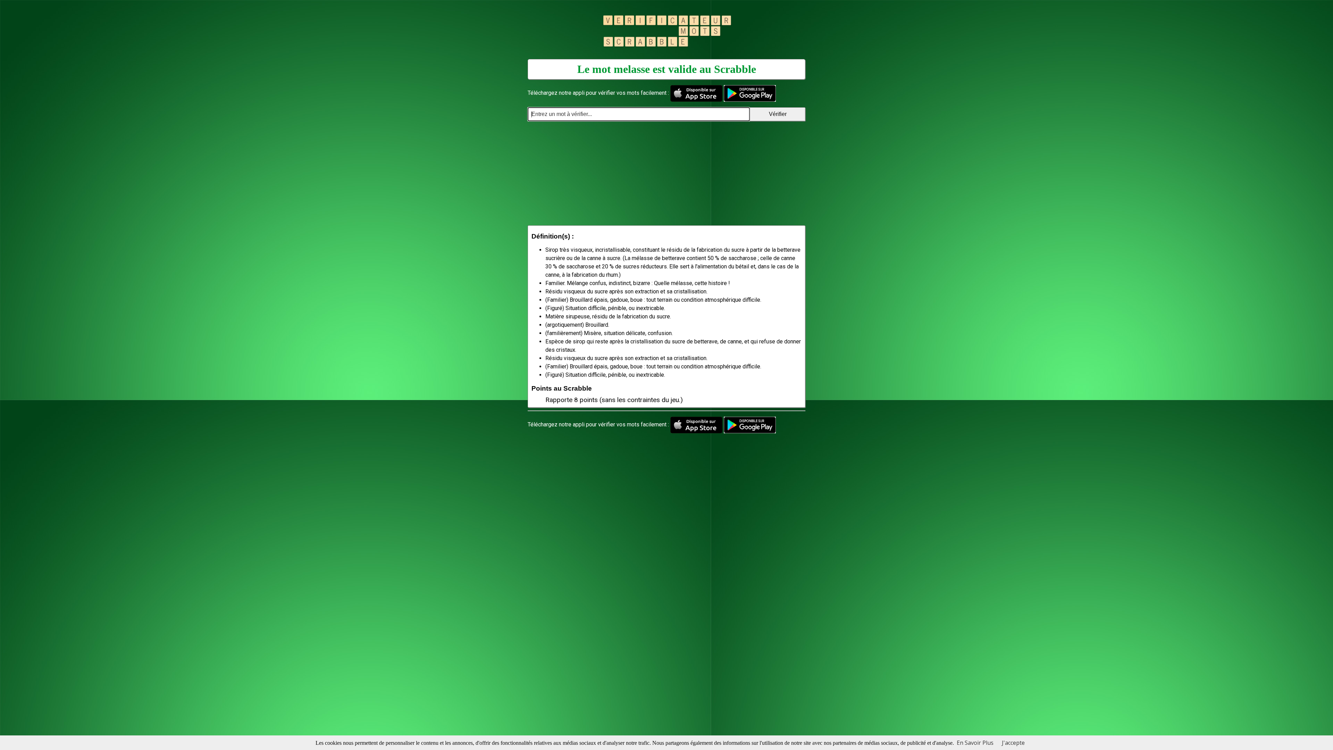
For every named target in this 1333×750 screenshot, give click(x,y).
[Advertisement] (666, 173)
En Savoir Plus (975, 743)
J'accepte (1013, 743)
